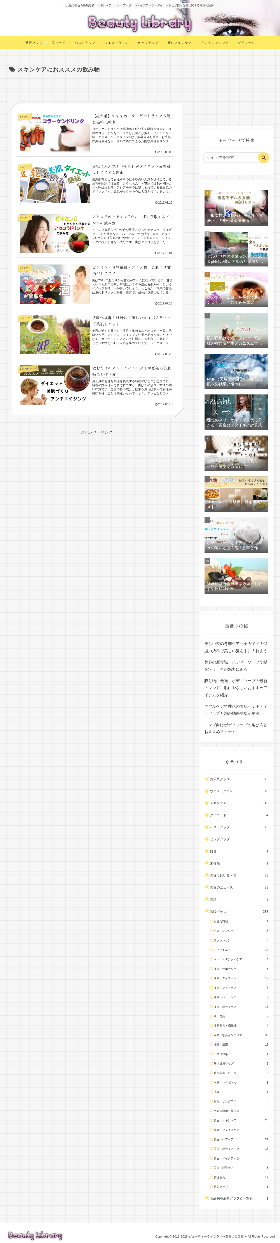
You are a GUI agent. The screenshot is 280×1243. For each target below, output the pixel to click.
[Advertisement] (96, 87)
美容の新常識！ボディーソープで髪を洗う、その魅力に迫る (235, 665)
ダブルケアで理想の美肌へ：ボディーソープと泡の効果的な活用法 (235, 710)
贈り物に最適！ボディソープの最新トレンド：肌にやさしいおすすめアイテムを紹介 (235, 688)
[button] (263, 157)
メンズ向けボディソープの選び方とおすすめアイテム (235, 728)
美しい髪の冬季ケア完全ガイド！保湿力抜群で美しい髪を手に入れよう (235, 647)
